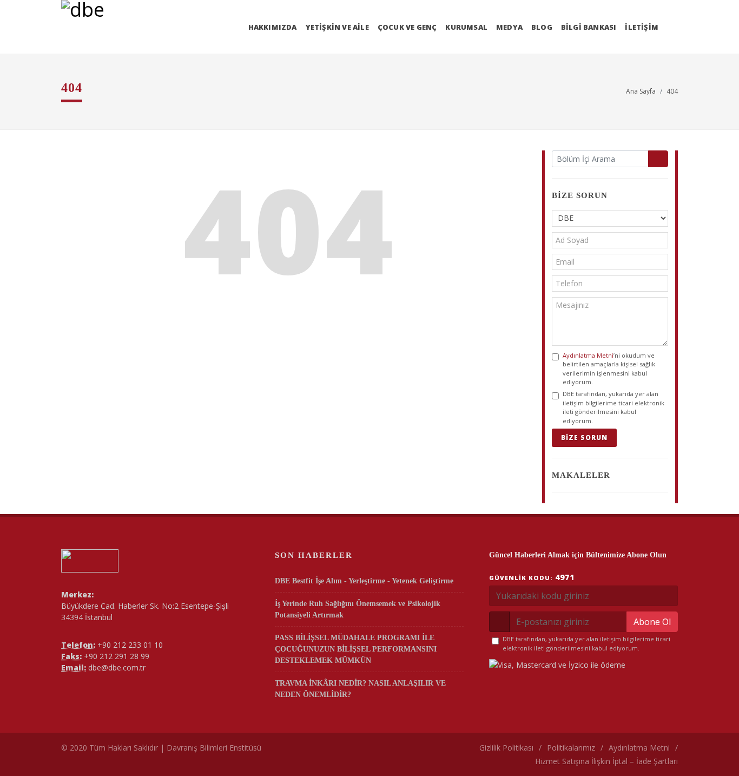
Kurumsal (466, 27)
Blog (541, 27)
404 (672, 91)
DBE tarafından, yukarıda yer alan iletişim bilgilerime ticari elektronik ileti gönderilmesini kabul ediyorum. (613, 407)
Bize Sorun (584, 437)
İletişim (641, 27)
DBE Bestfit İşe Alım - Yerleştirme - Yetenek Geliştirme (364, 581)
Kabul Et (666, 753)
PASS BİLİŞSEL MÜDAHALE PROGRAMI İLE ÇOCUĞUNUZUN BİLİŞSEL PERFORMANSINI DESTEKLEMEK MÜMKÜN (356, 649)
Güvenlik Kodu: (532, 577)
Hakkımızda (272, 27)
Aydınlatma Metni (588, 355)
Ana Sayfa (641, 91)
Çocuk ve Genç (407, 27)
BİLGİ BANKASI (589, 27)
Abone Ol (652, 622)
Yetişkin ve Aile (337, 27)
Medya (509, 27)
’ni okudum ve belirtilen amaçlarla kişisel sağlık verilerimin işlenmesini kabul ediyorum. (609, 368)
